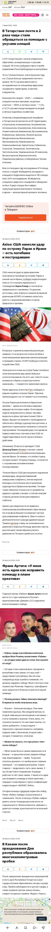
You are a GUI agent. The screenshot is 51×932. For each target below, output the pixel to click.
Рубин (20, 820)
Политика (5, 542)
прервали (24, 791)
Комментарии (25, 231)
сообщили (24, 65)
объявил (22, 449)
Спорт (4, 820)
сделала (14, 523)
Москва (17, 7)
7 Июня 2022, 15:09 (9, 25)
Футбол (13, 820)
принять (42, 919)
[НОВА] (25, 15)
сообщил (27, 279)
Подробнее (39, 914)
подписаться (25, 217)
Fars (31, 390)
